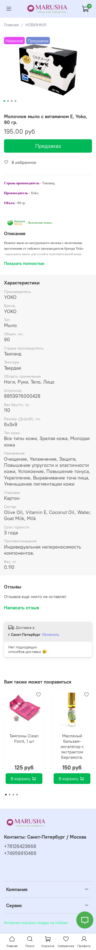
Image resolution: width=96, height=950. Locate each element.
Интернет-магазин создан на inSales (36, 922)
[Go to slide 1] (4, 101)
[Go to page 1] (6, 794)
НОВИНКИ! (36, 24)
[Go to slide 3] (12, 101)
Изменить (50, 634)
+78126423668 (20, 846)
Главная (11, 24)
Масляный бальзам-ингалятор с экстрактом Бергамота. (72, 746)
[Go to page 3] (13, 794)
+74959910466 (20, 853)
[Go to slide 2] (8, 101)
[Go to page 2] (9, 794)
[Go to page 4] (17, 794)
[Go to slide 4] (15, 101)
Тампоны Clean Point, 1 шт (24, 738)
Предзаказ (48, 145)
